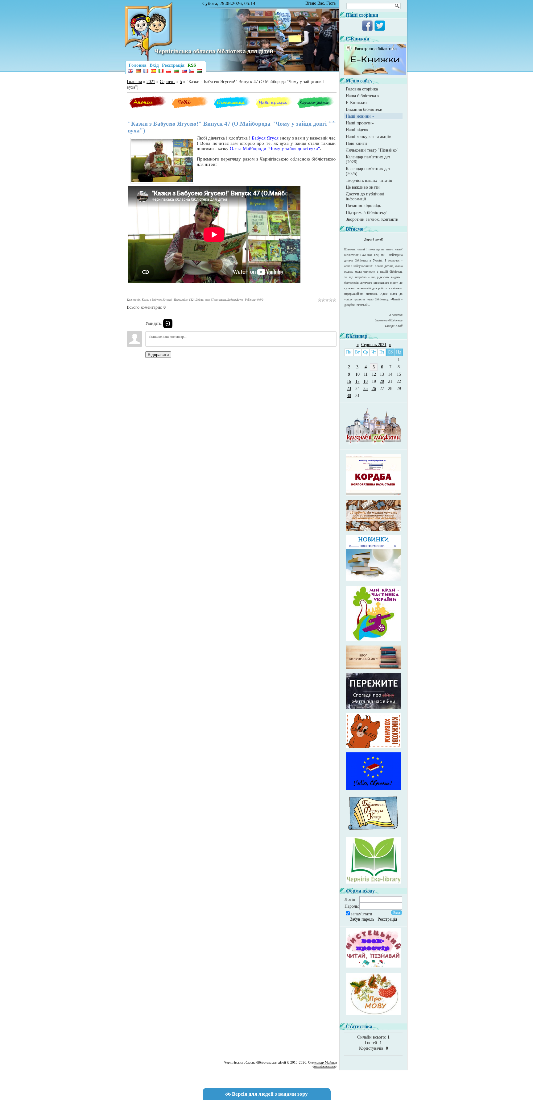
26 (374, 388)
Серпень (167, 81)
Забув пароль (362, 919)
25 (365, 388)
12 (374, 374)
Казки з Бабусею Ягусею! (157, 299)
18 (365, 381)
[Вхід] (167, 323)
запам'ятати (361, 914)
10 (357, 374)
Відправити (158, 354)
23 (349, 388)
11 (366, 374)
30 (349, 395)
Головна (134, 81)
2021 (151, 81)
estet (207, 299)
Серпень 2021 (373, 344)
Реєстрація (387, 919)
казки (222, 299)
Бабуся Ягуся (235, 299)
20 (382, 381)
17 (357, 381)
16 (349, 381)
